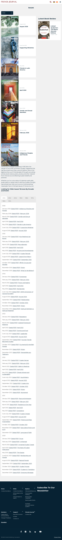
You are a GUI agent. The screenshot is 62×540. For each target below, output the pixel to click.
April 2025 (20, 247)
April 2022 (20, 369)
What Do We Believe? (27, 270)
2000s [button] (15, 198)
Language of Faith (26, 432)
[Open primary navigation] (60, 2)
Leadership (23, 333)
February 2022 (24, 363)
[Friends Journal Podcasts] (25, 532)
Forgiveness (22, 276)
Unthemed (23, 441)
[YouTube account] (40, 532)
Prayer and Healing (24, 282)
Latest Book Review (47, 19)
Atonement (24, 392)
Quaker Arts (25, 383)
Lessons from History (25, 256)
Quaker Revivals (25, 253)
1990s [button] (21, 198)
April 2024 (20, 286)
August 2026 (23, 230)
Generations (20, 410)
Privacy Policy (57, 537)
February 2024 (24, 279)
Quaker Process (24, 466)
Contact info (28, 514)
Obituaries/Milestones (30, 491)
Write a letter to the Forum (18, 494)
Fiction (23, 267)
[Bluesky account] (35, 532)
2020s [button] (4, 198)
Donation (4, 522)
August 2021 (22, 417)
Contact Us (16, 518)
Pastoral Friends (24, 460)
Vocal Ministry (24, 377)
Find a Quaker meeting (28, 494)
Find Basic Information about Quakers (29, 505)
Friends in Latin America (24, 224)
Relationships (25, 299)
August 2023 (23, 336)
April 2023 (20, 327)
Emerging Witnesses (27, 472)
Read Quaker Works (30, 500)
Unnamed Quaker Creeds (26, 444)
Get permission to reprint (17, 497)
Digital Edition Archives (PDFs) (5, 515)
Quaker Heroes (24, 360)
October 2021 (23, 424)
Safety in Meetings (23, 366)
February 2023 (24, 319)
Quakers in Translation (28, 469)
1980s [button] (26, 198)
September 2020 (26, 463)
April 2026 (20, 221)
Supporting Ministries (26, 227)
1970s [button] (32, 198)
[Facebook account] (21, 532)
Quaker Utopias (25, 414)
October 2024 (24, 303)
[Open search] (50, 2)
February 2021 (24, 401)
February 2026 (24, 213)
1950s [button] (9, 201)
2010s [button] (9, 198)
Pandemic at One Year (24, 404)
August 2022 (23, 380)
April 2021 (20, 407)
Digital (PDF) (15, 208)
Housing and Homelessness (25, 250)
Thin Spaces (20, 452)
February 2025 (24, 241)
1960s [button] (4, 201)
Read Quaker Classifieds (28, 497)
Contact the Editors (6, 491)
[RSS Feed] (30, 532)
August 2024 (23, 296)
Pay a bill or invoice (17, 514)
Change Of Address (6, 517)
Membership (20, 289)
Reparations (22, 316)
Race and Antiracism (25, 398)
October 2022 (24, 386)
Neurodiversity (22, 244)
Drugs (21, 438)
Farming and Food (22, 330)
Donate (15, 516)
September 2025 (26, 259)
